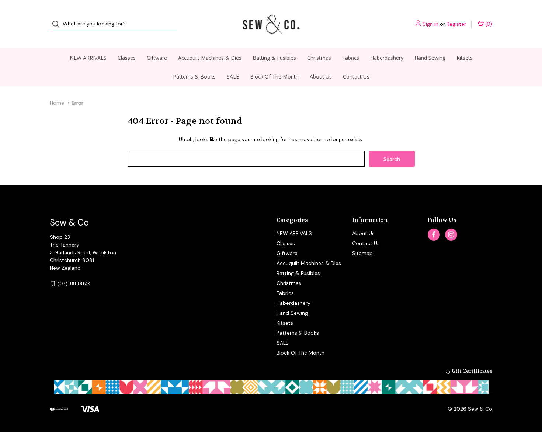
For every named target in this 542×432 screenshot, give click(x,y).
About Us (321, 76)
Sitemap (362, 253)
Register (456, 24)
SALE (233, 76)
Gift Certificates (471, 370)
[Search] (58, 24)
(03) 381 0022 (73, 283)
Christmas (319, 57)
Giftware (157, 57)
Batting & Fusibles (274, 57)
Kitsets (464, 57)
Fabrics (350, 57)
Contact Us (356, 76)
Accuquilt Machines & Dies (210, 57)
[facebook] (434, 234)
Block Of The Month (274, 76)
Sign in (430, 24)
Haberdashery (386, 57)
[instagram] (451, 234)
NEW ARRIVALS (88, 57)
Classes (127, 57)
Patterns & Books (194, 76)
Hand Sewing (429, 57)
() (488, 24)
